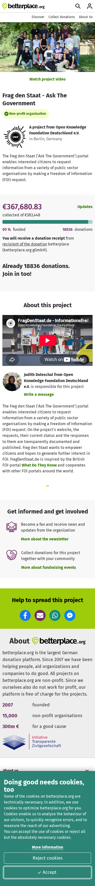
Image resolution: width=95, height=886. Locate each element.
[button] (25, 615)
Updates (85, 206)
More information (47, 847)
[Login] (90, 6)
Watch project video (47, 79)
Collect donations (61, 17)
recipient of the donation (24, 244)
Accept (50, 872)
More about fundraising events (48, 567)
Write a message (39, 394)
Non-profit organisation (27, 114)
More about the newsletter (44, 539)
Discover (38, 17)
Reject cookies (48, 858)
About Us (86, 17)
